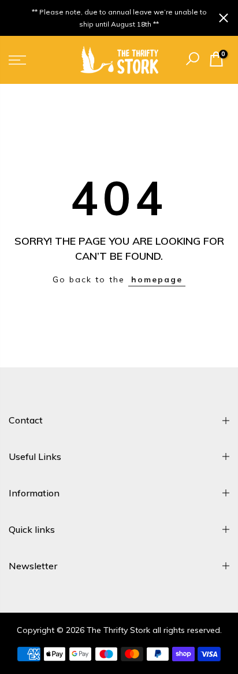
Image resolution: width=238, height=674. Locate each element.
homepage (157, 279)
